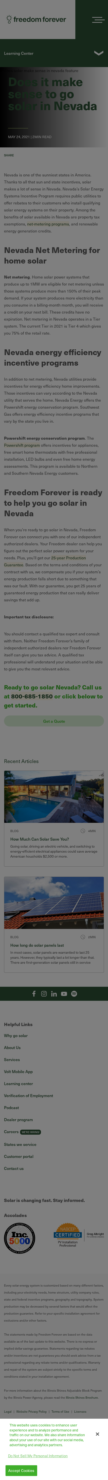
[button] (97, 1434)
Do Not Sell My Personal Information (38, 1455)
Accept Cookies (21, 1470)
